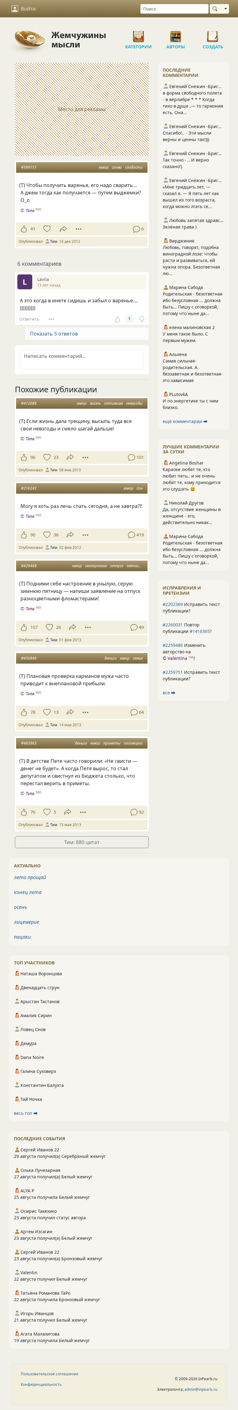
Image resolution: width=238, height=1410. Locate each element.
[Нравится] (23, 229)
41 (32, 229)
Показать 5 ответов (54, 333)
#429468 (29, 565)
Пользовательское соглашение (49, 1374)
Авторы (176, 34)
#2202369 (173, 604)
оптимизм (113, 403)
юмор (103, 167)
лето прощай (30, 877)
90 (32, 535)
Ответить (29, 319)
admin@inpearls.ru (200, 1389)
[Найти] (216, 9)
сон (140, 488)
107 (34, 627)
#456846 (29, 658)
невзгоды (134, 403)
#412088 (29, 403)
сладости (134, 167)
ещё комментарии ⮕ (185, 421)
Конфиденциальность (41, 1384)
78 (32, 712)
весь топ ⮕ (26, 1113)
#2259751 (173, 672)
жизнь (95, 403)
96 (32, 457)
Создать (213, 34)
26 (58, 627)
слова (117, 167)
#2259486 (173, 645)
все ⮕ (169, 693)
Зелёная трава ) (179, 227)
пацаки (22, 936)
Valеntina (177, 658)
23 (56, 457)
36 (56, 535)
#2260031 (173, 625)
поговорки (133, 743)
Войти (28, 8)
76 (32, 812)
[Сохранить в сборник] (46, 229)
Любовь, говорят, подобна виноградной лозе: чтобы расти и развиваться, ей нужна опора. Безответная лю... (191, 260)
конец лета (28, 892)
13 (56, 712)
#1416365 (200, 631)
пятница (135, 565)
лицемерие (26, 922)
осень (20, 907)
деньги (110, 658)
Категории (138, 34)
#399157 (29, 167)
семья (138, 658)
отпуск (116, 565)
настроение (96, 565)
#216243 (29, 488)
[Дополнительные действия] (78, 229)
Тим (30, 210)
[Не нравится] (141, 319)
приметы (112, 743)
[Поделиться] (63, 229)
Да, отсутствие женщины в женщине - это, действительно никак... (192, 515)
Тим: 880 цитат (81, 842)
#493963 (29, 743)
